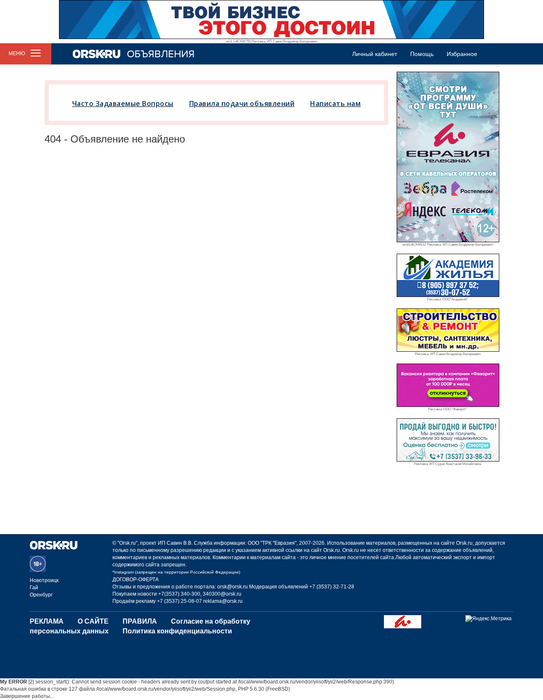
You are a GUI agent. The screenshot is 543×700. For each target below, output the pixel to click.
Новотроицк (44, 580)
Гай (34, 588)
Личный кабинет (374, 53)
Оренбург (41, 595)
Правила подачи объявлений (242, 103)
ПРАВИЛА (140, 621)
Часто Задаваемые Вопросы (123, 103)
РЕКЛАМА (47, 621)
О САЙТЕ (93, 621)
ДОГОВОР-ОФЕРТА (135, 579)
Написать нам (335, 103)
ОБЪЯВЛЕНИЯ (161, 54)
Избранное (462, 53)
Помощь (422, 53)
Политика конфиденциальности (177, 631)
